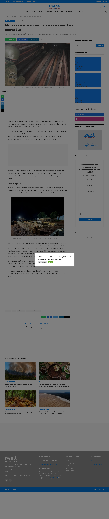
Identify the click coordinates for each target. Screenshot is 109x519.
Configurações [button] (42, 262)
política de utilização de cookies (51, 259)
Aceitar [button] (50, 262)
